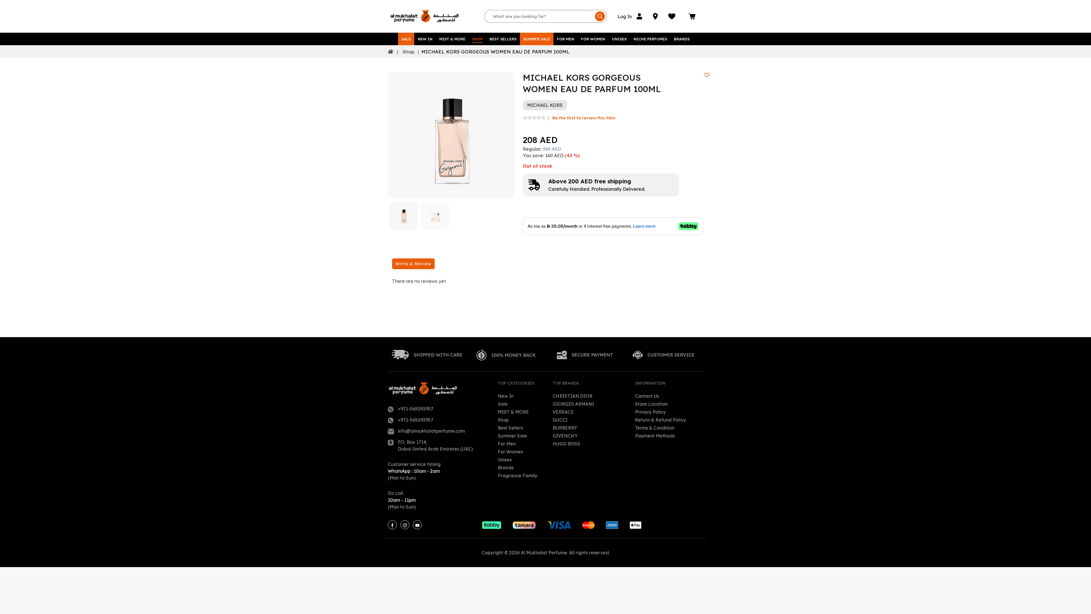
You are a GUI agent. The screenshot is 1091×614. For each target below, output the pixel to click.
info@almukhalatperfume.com (431, 431)
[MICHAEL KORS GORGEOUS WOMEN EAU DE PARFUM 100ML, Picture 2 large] (435, 215)
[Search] (600, 16)
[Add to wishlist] (706, 75)
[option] (451, 135)
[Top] (390, 51)
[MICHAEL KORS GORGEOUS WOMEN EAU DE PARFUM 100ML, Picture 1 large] (403, 215)
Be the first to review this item (583, 118)
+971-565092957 (415, 409)
